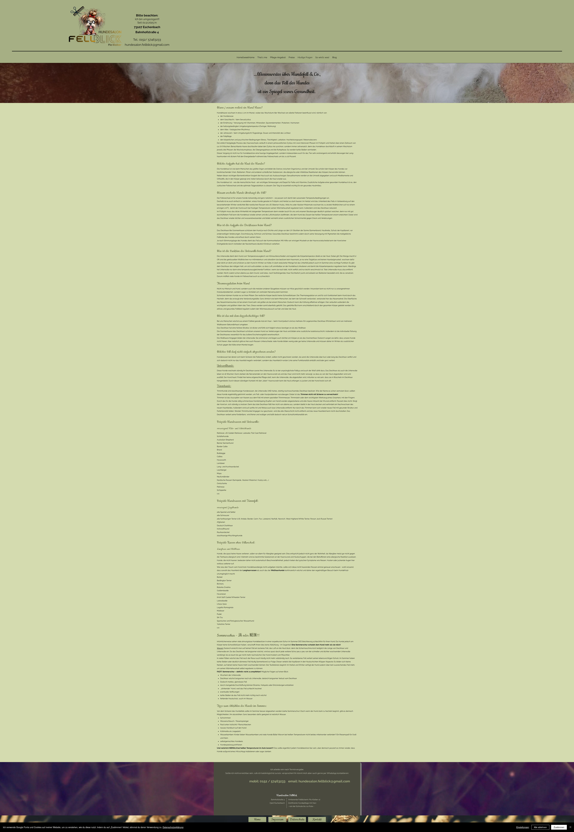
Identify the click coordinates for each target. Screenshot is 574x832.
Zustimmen (559, 827)
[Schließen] (570, 827)
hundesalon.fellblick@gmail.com (147, 44)
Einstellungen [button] (522, 827)
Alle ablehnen (540, 827)
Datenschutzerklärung (173, 827)
